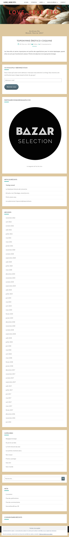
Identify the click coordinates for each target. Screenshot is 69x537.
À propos (34, 2)
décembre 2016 (10, 414)
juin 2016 (8, 422)
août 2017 (9, 386)
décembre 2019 (10, 274)
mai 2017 (8, 398)
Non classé (9, 455)
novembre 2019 (10, 278)
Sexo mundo (9, 467)
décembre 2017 (10, 370)
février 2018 (9, 362)
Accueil (26, 2)
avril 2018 (9, 354)
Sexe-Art (8, 463)
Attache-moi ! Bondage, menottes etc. (17, 193)
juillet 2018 (9, 342)
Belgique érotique (11, 439)
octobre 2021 (10, 226)
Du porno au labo (11, 443)
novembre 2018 (10, 326)
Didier (35, 44)
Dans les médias (51, 2)
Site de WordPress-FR (12, 506)
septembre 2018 (11, 334)
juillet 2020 (9, 266)
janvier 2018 (9, 366)
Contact (63, 2)
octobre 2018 (10, 330)
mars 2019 (9, 310)
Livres (41, 2)
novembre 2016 (10, 418)
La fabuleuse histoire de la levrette (16, 189)
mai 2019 (8, 302)
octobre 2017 (10, 378)
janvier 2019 (9, 318)
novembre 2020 (10, 250)
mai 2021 (8, 238)
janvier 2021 (9, 246)
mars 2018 (9, 358)
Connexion (9, 494)
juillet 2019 (9, 294)
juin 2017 (8, 394)
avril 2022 (9, 222)
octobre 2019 (10, 282)
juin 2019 (8, 298)
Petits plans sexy (11, 197)
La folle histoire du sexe (13, 447)
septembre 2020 (11, 258)
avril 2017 (9, 402)
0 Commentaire (45, 44)
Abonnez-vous (11, 87)
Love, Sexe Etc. (10, 2)
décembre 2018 (10, 322)
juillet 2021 (9, 234)
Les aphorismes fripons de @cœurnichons (18, 201)
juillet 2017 (9, 390)
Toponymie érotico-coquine (34, 40)
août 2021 (9, 230)
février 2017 (9, 410)
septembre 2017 (11, 382)
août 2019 (9, 290)
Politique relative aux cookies (45, 534)
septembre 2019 (11, 286)
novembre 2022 (10, 218)
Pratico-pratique (11, 459)
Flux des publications (12, 498)
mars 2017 (9, 406)
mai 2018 (8, 350)
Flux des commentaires (13, 502)
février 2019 (9, 314)
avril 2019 (9, 306)
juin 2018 (8, 346)
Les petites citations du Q (13, 451)
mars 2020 (9, 270)
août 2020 (9, 262)
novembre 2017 (10, 374)
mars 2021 (9, 242)
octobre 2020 (10, 254)
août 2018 (9, 338)
